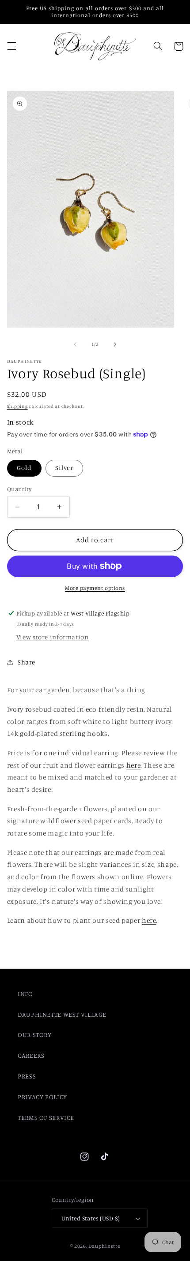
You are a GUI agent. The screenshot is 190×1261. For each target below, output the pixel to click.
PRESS (27, 1076)
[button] (11, 46)
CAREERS (31, 1055)
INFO (25, 993)
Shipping (17, 406)
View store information (52, 637)
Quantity (19, 488)
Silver (64, 467)
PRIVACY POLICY (42, 1097)
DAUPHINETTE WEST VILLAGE (62, 1014)
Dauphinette (104, 1246)
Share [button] (26, 662)
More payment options (95, 588)
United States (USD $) (90, 1218)
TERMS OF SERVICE (46, 1117)
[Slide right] (115, 344)
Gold (24, 467)
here (133, 765)
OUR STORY (35, 1034)
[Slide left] (75, 344)
